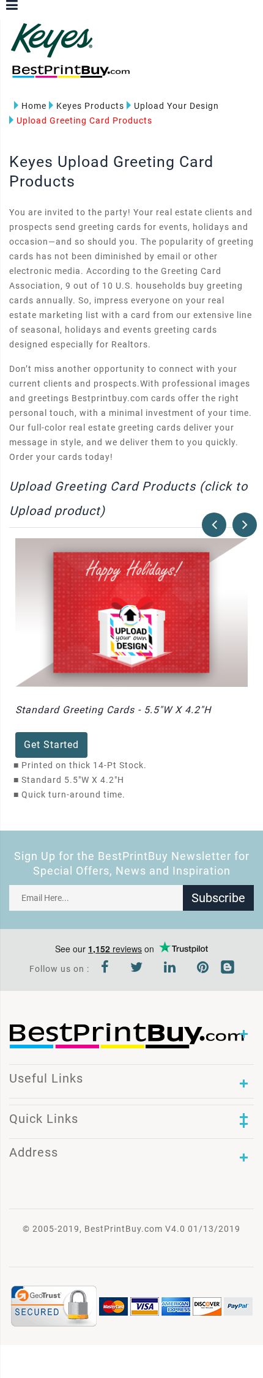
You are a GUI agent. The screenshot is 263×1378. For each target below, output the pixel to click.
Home (33, 106)
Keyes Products (90, 106)
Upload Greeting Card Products (84, 120)
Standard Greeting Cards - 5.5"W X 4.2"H (113, 710)
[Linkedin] (170, 969)
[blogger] (227, 969)
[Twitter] (136, 969)
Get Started (51, 744)
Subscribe (218, 898)
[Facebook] (105, 969)
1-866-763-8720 (153, 77)
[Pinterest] (203, 969)
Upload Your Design (176, 106)
